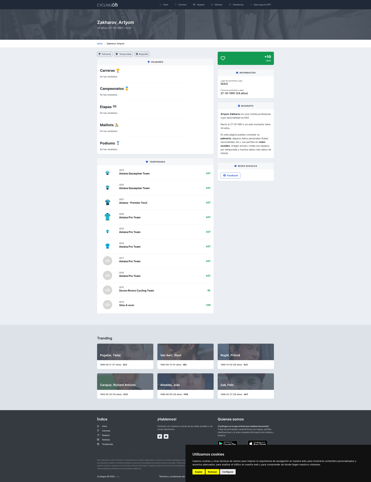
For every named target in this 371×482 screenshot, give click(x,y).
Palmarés (106, 54)
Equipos (106, 435)
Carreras (106, 430)
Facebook (232, 175)
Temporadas (125, 54)
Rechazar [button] (212, 472)
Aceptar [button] (199, 472)
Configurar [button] (227, 472)
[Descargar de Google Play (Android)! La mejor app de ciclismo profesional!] (227, 443)
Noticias (106, 439)
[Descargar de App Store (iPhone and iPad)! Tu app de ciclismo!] (257, 443)
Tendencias (107, 444)
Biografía (143, 54)
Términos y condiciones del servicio (176, 476)
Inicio (100, 43)
